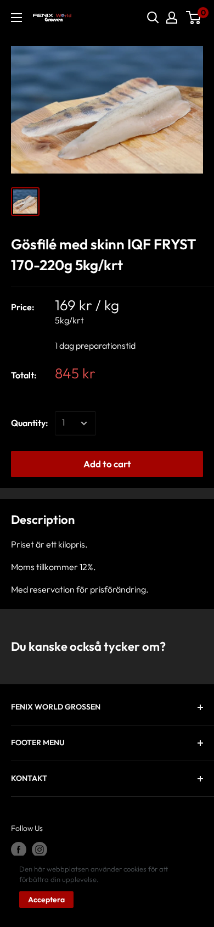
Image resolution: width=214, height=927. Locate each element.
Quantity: (29, 422)
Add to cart (107, 464)
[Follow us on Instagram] (39, 849)
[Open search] (153, 18)
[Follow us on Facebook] (18, 849)
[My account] (171, 18)
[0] (194, 17)
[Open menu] (16, 17)
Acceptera (46, 899)
